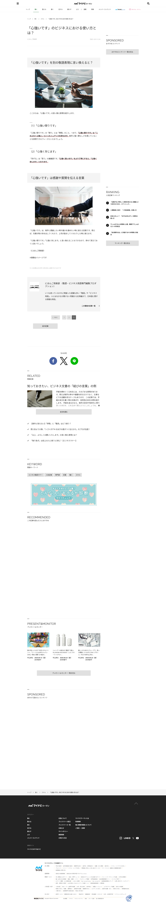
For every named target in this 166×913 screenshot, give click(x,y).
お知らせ (61, 828)
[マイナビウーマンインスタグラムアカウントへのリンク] (121, 838)
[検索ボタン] (148, 3)
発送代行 (81, 894)
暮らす (69, 9)
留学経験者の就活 (67, 866)
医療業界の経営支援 (68, 891)
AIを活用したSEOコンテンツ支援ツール (78, 883)
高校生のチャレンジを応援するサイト (91, 877)
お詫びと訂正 (63, 838)
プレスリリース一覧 (65, 825)
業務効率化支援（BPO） (70, 894)
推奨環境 (61, 835)
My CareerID (96, 881)
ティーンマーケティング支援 (109, 877)
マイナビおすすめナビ (34, 849)
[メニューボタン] (18, 3)
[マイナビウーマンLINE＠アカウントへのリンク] (127, 838)
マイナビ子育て (116, 879)
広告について (63, 818)
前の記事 (45, 326)
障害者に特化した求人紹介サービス (91, 868)
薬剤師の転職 (77, 888)
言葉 (64, 475)
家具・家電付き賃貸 (61, 883)
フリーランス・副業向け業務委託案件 (111, 868)
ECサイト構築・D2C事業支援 (63, 881)
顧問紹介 (70, 888)
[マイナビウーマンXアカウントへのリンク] (133, 838)
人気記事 (49, 475)
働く (36, 9)
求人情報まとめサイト (61, 877)
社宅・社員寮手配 (108, 894)
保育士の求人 (116, 888)
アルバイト (58, 868)
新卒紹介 (89, 886)
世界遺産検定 (94, 879)
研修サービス (59, 894)
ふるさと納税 (76, 881)
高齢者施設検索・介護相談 (97, 883)
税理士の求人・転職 (61, 888)
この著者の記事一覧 (89, 306)
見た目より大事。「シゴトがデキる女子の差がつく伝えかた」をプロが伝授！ (60, 429)
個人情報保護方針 (100, 898)
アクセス (71, 898)
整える (44, 9)
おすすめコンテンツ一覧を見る (122, 52)
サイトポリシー (63, 831)
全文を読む (64, 412)
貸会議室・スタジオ (97, 894)
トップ (28, 9)
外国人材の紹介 (79, 891)
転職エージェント (97, 886)
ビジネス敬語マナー (36, 475)
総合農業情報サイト (104, 879)
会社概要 (65, 898)
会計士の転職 (119, 886)
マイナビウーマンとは (82, 818)
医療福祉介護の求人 (61, 870)
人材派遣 (58, 886)
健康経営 (87, 894)
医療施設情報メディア (107, 881)
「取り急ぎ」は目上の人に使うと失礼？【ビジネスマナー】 (53, 440)
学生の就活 (58, 866)
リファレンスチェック (120, 894)
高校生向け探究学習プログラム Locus (77, 873)
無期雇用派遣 (125, 888)
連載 (85, 9)
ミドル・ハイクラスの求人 (118, 866)
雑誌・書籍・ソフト (73, 879)
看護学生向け (77, 866)
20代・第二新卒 (81, 886)
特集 (92, 9)
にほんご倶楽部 (32, 39)
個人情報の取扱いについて (83, 825)
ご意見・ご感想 (80, 828)
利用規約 (78, 821)
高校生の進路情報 (60, 873)
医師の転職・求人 (107, 888)
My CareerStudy (86, 881)
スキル (42, 19)
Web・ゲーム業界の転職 (68, 886)
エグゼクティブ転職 (109, 886)
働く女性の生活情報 (61, 879)
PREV (55, 317)
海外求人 (107, 866)
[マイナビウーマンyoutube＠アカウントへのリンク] (137, 838)
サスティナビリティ (79, 898)
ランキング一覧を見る (122, 243)
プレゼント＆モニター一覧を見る (63, 673)
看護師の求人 (86, 888)
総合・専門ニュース (74, 877)
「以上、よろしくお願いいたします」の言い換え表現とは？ (53, 435)
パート (65, 868)
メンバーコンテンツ (105, 9)
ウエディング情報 (84, 879)
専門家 (57, 475)
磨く (52, 9)
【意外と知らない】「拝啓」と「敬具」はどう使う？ (50, 423)
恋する (61, 9)
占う (77, 9)
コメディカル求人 (96, 888)
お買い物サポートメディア (122, 881)
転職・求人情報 (99, 866)
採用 (86, 898)
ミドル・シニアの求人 (74, 868)
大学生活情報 (122, 877)
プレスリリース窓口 (65, 821)
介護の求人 (58, 891)
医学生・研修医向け (88, 866)
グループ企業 (91, 898)
